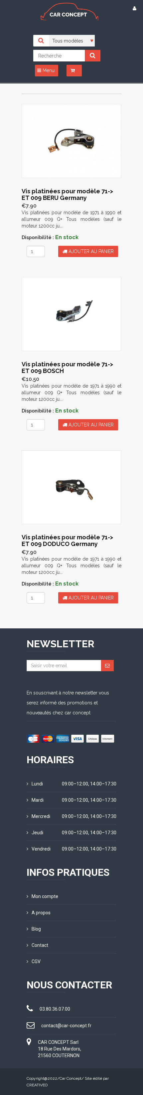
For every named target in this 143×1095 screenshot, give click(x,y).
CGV (36, 961)
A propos (41, 912)
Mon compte (45, 896)
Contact (40, 945)
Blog (36, 929)
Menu (48, 70)
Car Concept (70, 1078)
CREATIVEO (37, 1085)
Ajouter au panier (90, 251)
